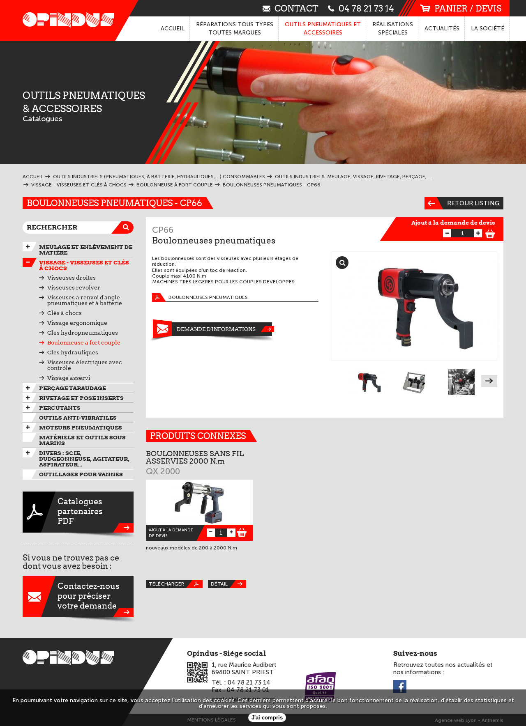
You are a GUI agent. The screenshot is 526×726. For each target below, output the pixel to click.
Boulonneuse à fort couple (83, 342)
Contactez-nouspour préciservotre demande (89, 596)
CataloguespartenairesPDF (80, 511)
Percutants (60, 407)
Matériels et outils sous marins (82, 440)
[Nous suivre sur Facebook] (399, 687)
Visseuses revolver (73, 287)
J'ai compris (267, 718)
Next (489, 381)
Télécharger (166, 584)
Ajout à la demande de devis (453, 222)
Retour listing (473, 203)
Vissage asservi (68, 377)
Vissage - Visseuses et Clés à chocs (84, 265)
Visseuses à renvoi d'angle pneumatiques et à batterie (84, 300)
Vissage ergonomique (77, 322)
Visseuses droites (71, 277)
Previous (339, 381)
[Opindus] (65, 20)
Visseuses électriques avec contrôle (84, 365)
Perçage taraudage (72, 388)
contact (296, 8)
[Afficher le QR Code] (197, 672)
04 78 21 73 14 (366, 8)
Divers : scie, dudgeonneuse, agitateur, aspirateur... (84, 459)
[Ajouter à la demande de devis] (490, 232)
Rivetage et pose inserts (81, 398)
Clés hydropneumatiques (82, 332)
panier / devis (467, 8)
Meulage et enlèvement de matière (85, 250)
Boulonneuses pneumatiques (208, 297)
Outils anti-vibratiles (78, 417)
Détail (219, 584)
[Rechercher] (127, 227)
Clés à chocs (64, 313)
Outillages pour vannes (81, 474)
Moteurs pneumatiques (80, 427)
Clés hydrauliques (72, 352)
